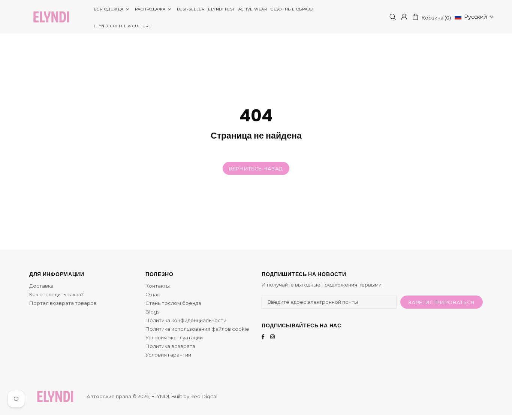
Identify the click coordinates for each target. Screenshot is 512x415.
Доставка (41, 286)
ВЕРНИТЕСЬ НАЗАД (256, 169)
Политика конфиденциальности (185, 320)
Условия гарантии (168, 355)
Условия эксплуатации (174, 337)
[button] (474, 16)
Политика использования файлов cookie (197, 329)
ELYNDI (51, 17)
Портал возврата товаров (63, 303)
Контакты (157, 286)
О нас (152, 294)
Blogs (152, 312)
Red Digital (203, 396)
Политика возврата (170, 346)
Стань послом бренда (173, 303)
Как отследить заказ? (56, 294)
